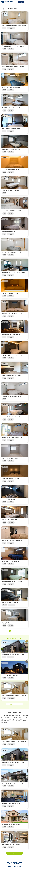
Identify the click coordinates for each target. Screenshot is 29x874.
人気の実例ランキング (14, 704)
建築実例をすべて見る (14, 853)
